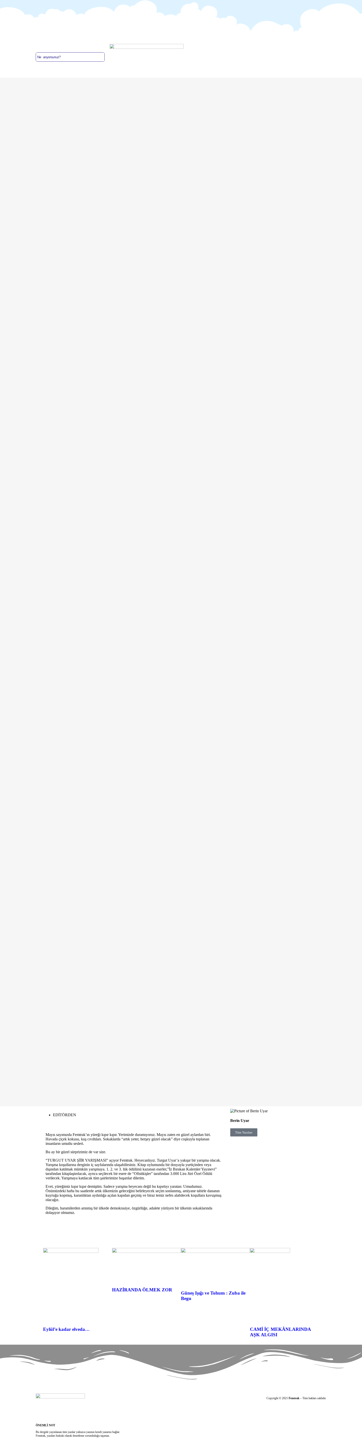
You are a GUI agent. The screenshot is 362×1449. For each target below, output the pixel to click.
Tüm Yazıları (243, 1132)
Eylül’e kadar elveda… (66, 1329)
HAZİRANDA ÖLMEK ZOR (142, 1289)
